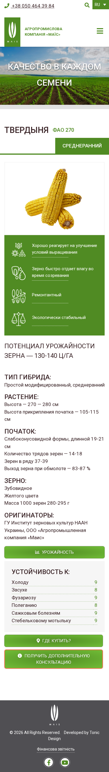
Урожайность (57, 552)
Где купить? (56, 640)
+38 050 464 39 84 (32, 6)
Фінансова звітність (56, 749)
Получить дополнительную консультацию (56, 659)
